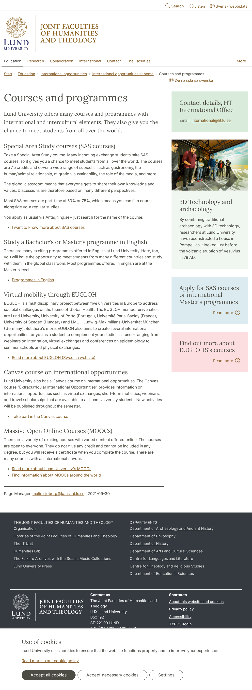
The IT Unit (23, 543)
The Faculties (139, 61)
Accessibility (180, 616)
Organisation (25, 528)
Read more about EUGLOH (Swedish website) (53, 357)
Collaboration (61, 61)
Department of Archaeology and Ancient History (172, 528)
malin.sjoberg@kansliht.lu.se (58, 493)
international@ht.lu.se (211, 120)
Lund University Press (33, 566)
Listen (199, 6)
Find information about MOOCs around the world (56, 475)
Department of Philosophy (152, 536)
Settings (166, 674)
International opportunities (64, 73)
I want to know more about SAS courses (48, 227)
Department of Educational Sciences (162, 573)
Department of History (149, 543)
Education (12, 61)
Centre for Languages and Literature (161, 558)
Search (177, 6)
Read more (224, 312)
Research (35, 61)
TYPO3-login (180, 624)
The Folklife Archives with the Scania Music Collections (62, 558)
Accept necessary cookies (112, 674)
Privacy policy (181, 609)
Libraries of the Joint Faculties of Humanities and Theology (65, 536)
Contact (114, 61)
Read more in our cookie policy (50, 660)
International (90, 61)
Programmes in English (33, 279)
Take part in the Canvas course (40, 416)
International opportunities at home (123, 73)
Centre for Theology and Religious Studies (167, 566)
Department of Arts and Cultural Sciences (166, 551)
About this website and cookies (196, 601)
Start (8, 73)
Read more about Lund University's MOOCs (51, 468)
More (241, 61)
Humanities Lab (27, 551)
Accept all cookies (49, 674)
